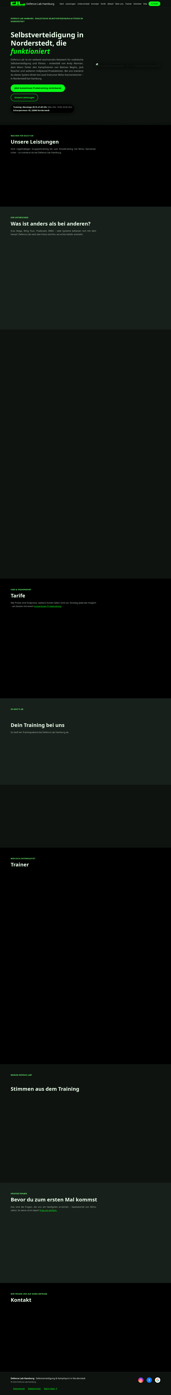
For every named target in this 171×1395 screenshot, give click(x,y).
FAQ (145, 4)
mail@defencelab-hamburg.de (33, 1342)
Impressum (19, 1388)
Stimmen (137, 4)
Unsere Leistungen (24, 97)
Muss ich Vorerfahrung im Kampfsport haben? (38, 1252)
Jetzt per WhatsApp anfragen (104, 1325)
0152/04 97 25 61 (27, 1338)
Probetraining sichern (25, 671)
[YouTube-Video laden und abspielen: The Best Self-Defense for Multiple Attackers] (85, 483)
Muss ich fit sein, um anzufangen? (32, 1232)
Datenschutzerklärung (120, 517)
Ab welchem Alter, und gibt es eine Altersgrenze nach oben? (45, 1242)
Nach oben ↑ (50, 1388)
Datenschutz (34, 1388)
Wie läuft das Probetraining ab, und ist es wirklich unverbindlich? (49, 1262)
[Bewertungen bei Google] (157, 1380)
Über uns (119, 4)
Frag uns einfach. (48, 1210)
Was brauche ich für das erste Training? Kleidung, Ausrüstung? (47, 1223)
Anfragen (61, 673)
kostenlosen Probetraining (47, 606)
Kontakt (154, 4)
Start (62, 4)
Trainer (128, 4)
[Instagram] (140, 1380)
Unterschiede (83, 4)
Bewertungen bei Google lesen (30, 1171)
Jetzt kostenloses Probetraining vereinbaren (37, 88)
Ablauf (110, 4)
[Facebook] (149, 1380)
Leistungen (71, 4)
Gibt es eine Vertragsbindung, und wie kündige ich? (41, 1271)
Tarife (103, 4)
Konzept (95, 4)
